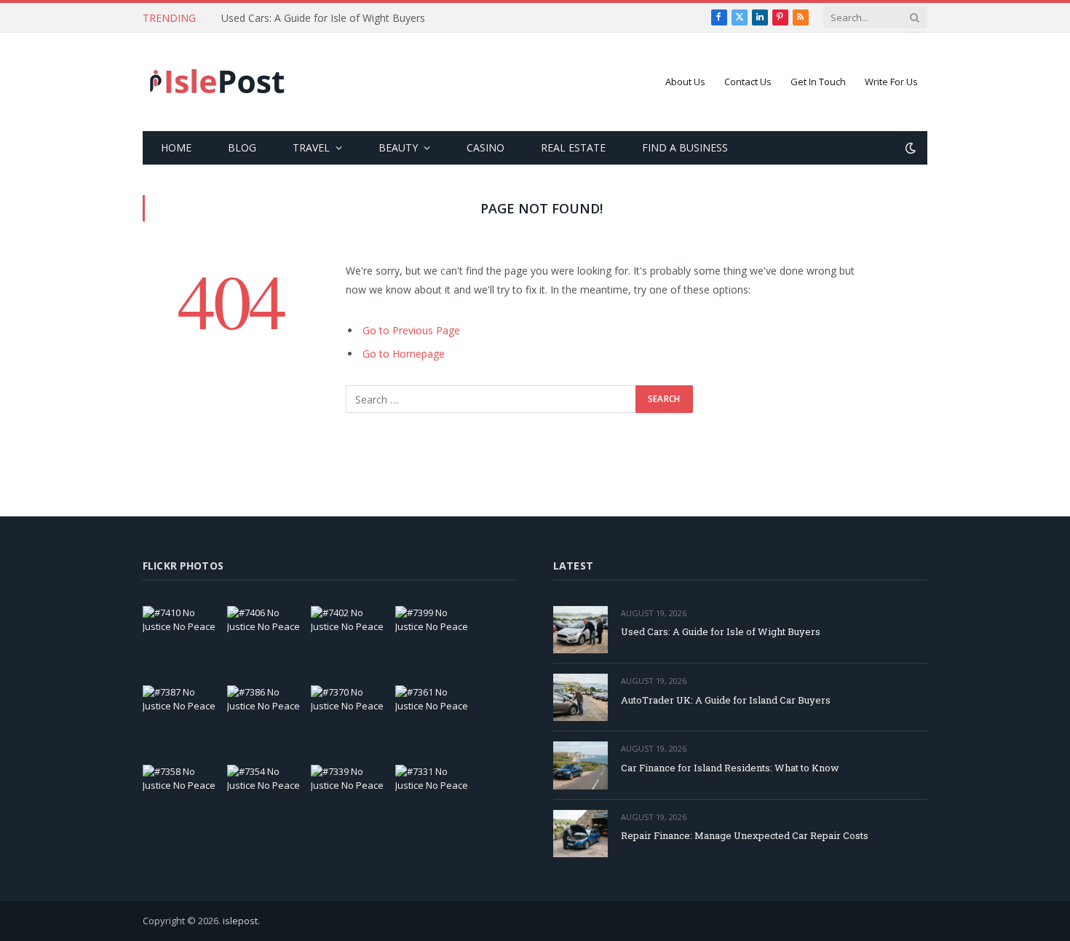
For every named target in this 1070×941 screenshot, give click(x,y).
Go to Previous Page (411, 330)
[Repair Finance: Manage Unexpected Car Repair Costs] (580, 833)
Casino (485, 147)
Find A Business (685, 147)
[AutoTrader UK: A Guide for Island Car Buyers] (580, 697)
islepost (240, 920)
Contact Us (748, 81)
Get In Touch (818, 81)
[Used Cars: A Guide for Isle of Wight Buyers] (580, 629)
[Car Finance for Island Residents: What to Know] (580, 765)
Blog (242, 147)
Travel (311, 147)
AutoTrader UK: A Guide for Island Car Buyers (726, 699)
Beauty (398, 147)
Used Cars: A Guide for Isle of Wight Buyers (323, 18)
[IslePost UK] (218, 82)
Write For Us (891, 81)
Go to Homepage (403, 354)
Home (176, 147)
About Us (685, 81)
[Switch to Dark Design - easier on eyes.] (909, 148)
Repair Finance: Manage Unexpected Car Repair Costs (744, 835)
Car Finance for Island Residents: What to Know (730, 767)
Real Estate (573, 147)
